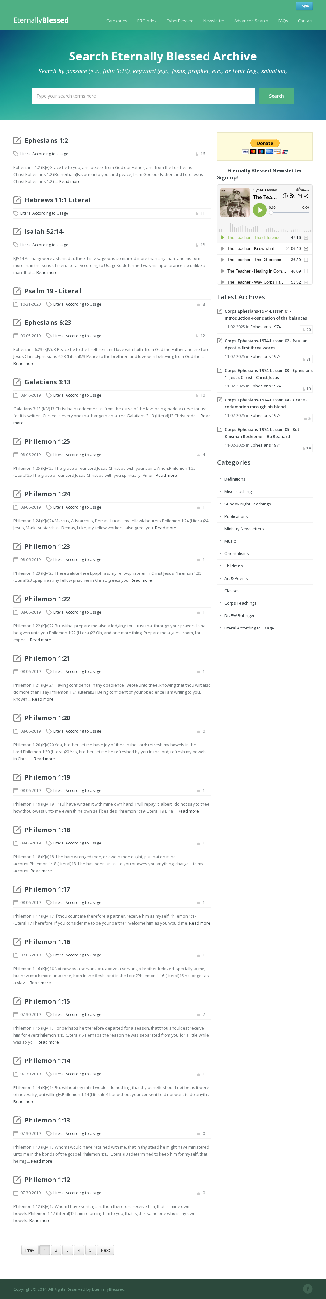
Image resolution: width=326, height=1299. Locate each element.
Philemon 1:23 (47, 546)
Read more (70, 181)
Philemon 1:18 (47, 829)
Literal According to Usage (44, 153)
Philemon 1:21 (47, 658)
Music (230, 541)
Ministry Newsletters (244, 528)
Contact (305, 21)
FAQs (283, 21)
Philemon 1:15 (47, 1001)
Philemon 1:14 (47, 1060)
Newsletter (213, 21)
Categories (116, 21)
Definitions (234, 479)
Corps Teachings (240, 603)
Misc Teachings (239, 491)
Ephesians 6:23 (48, 322)
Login (304, 5)
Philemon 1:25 (47, 441)
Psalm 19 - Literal (53, 291)
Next (105, 1250)
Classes (232, 591)
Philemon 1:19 (47, 777)
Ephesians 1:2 (46, 140)
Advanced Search (251, 21)
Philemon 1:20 (47, 717)
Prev (29, 1250)
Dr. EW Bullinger (239, 615)
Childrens (233, 566)
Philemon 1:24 (47, 494)
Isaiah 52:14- (44, 231)
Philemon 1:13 (47, 1120)
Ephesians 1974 (266, 327)
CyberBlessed (180, 21)
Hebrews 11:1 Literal (58, 200)
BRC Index (147, 21)
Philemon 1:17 (47, 889)
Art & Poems (236, 578)
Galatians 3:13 (48, 382)
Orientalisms (236, 553)
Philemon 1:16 (47, 941)
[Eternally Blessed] (42, 20)
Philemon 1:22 (47, 598)
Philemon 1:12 (47, 1179)
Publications (236, 516)
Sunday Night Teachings (247, 504)
